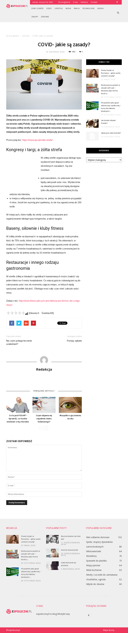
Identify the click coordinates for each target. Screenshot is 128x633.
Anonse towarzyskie (69, 550)
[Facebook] (117, 2)
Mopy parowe (93, 565)
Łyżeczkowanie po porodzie (68, 564)
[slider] (15, 313)
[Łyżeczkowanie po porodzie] (52, 565)
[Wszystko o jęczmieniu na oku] (70, 405)
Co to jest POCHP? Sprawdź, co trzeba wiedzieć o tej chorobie (18, 418)
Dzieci (49, 8)
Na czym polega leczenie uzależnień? (19, 342)
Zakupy (34, 16)
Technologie (88, 8)
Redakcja (44, 369)
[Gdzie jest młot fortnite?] (92, 136)
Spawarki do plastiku (96, 560)
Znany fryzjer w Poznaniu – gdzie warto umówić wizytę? (111, 73)
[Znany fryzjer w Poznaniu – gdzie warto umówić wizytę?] (92, 73)
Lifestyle (59, 8)
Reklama (84, 2)
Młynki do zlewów (95, 584)
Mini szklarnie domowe (97, 537)
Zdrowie (45, 16)
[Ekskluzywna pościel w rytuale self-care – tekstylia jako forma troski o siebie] (92, 88)
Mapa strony (108, 630)
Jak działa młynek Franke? (108, 122)
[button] (118, 13)
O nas (75, 2)
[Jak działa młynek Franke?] (92, 123)
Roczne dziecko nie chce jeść (71, 538)
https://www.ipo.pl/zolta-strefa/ (37, 140)
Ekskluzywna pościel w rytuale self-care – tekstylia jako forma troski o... (110, 89)
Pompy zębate (74, 340)
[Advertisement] (64, 28)
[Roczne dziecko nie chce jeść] (52, 539)
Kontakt (94, 2)
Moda (68, 8)
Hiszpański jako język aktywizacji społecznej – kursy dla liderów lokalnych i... (111, 107)
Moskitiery (91, 555)
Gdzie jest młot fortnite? (111, 133)
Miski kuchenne (94, 570)
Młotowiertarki (93, 551)
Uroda (100, 8)
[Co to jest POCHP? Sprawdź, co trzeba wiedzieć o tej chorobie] (17, 405)
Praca (77, 8)
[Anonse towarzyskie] (52, 553)
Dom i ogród (37, 8)
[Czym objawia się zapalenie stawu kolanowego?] (43, 405)
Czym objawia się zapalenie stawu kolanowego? (44, 418)
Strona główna (64, 2)
